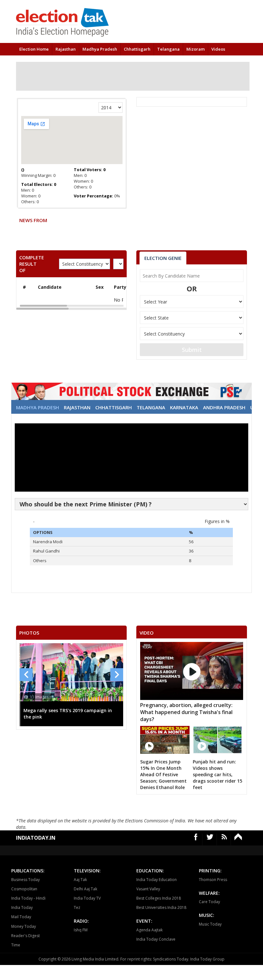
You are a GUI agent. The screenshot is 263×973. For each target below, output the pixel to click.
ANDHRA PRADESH (224, 407)
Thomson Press (213, 879)
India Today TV (87, 898)
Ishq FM (81, 930)
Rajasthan (65, 49)
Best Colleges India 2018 (158, 898)
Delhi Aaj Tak (85, 889)
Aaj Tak (80, 879)
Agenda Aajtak (149, 930)
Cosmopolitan (24, 889)
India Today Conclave (155, 939)
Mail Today (21, 916)
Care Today (209, 901)
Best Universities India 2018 (161, 907)
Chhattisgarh (137, 49)
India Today (22, 907)
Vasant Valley (148, 889)
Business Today (25, 879)
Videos (218, 49)
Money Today (23, 926)
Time (15, 945)
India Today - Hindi (28, 898)
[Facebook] (196, 839)
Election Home (34, 49)
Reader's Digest (25, 935)
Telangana (168, 49)
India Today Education (156, 879)
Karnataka (184, 407)
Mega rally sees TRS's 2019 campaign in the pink (45, 713)
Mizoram (195, 49)
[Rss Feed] (224, 839)
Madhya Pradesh (99, 49)
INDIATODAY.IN (35, 837)
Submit (192, 349)
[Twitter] (210, 839)
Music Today (210, 924)
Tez (77, 907)
